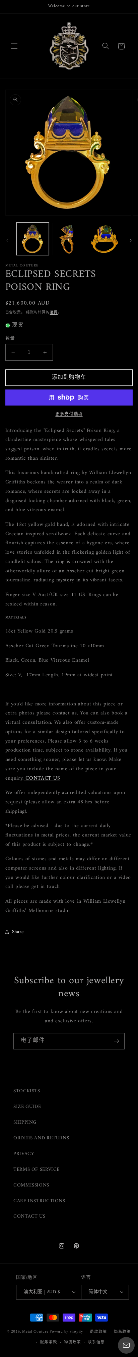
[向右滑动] (130, 240)
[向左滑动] (7, 240)
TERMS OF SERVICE (36, 1169)
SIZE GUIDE (27, 1106)
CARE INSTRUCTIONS (39, 1201)
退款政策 (98, 1332)
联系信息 (96, 1342)
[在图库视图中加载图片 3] (105, 239)
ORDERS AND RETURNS (41, 1138)
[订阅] (116, 1041)
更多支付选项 (68, 414)
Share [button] (18, 931)
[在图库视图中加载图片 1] (32, 239)
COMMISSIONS (31, 1185)
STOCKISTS (26, 1091)
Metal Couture (35, 1332)
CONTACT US (29, 1216)
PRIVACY (23, 1153)
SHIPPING (25, 1122)
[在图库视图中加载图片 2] (69, 239)
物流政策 (72, 1342)
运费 (54, 312)
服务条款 (48, 1342)
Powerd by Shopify (66, 1332)
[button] (14, 46)
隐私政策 (122, 1332)
